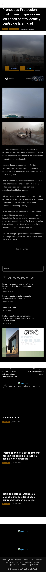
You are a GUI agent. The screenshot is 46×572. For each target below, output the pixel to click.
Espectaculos (33, 565)
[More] (37, 68)
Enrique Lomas (22, 249)
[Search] (41, 269)
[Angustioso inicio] (40, 308)
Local (4, 560)
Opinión (36, 562)
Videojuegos (9, 562)
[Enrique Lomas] (8, 253)
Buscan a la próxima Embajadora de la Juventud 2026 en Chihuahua (16, 297)
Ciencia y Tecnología (23, 562)
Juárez (10, 560)
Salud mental (22, 565)
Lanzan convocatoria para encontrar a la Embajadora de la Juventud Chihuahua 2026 (17, 286)
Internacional (28, 560)
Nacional (18, 560)
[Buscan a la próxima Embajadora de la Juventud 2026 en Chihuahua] (40, 298)
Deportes (6, 422)
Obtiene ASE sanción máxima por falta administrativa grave (9, 374)
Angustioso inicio (9, 307)
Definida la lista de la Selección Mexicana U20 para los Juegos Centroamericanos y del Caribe (18, 497)
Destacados (13, 29)
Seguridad (11, 565)
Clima (5, 29)
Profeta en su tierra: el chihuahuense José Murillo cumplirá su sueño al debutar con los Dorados (18, 318)
